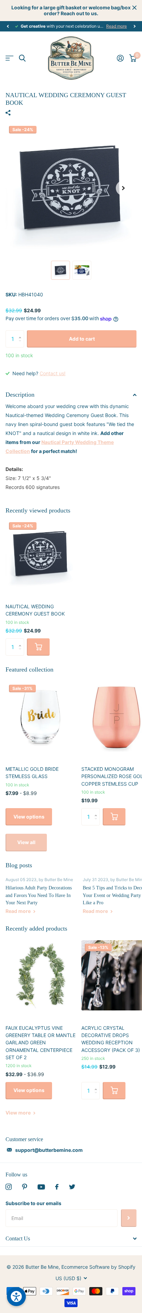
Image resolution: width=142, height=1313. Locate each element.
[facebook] (57, 1187)
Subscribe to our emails (33, 1203)
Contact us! (52, 373)
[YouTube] (41, 1187)
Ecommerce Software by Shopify (98, 1267)
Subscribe (128, 1218)
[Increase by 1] (22, 333)
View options (28, 817)
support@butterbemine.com (49, 1150)
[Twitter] (72, 1186)
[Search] (22, 58)
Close (134, 7)
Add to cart (82, 339)
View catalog (9, 58)
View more (19, 1113)
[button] (7, 26)
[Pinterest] (24, 1187)
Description (20, 394)
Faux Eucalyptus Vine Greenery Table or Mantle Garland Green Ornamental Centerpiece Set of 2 (40, 1042)
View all (26, 842)
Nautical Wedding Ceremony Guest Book (35, 610)
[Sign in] (120, 58)
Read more (116, 26)
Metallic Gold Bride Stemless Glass (32, 772)
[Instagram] (9, 1187)
